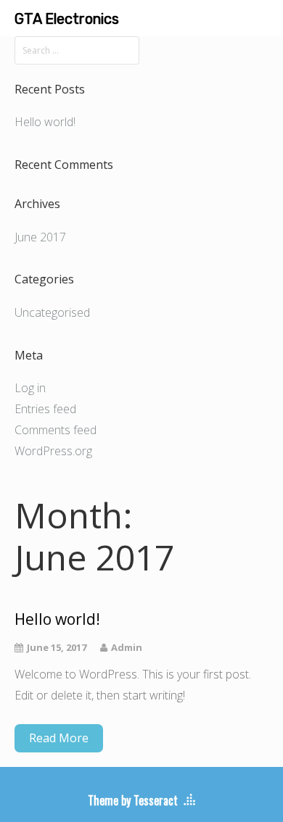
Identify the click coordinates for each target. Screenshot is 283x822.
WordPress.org (53, 451)
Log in (30, 388)
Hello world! (45, 122)
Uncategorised (52, 312)
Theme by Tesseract (133, 800)
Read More (59, 738)
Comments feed (56, 430)
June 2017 (40, 237)
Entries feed (45, 409)
